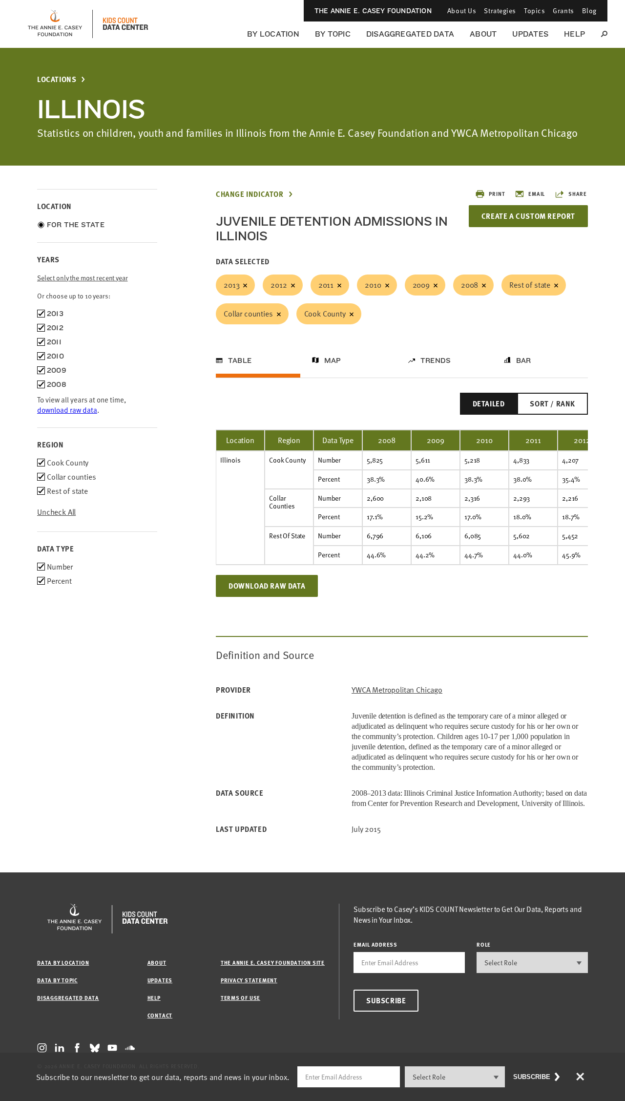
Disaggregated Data (410, 34)
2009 (421, 285)
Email (536, 193)
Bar (523, 360)
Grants (563, 10)
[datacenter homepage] (125, 24)
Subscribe (386, 1000)
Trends (435, 360)
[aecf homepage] (55, 24)
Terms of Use (240, 997)
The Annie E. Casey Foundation (373, 11)
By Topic (333, 34)
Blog (589, 10)
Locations (56, 79)
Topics (534, 10)
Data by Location (63, 962)
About (483, 34)
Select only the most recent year (82, 278)
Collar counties (248, 313)
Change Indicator (250, 194)
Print (497, 193)
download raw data (67, 409)
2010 (373, 285)
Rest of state (529, 285)
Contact (159, 1015)
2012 (279, 285)
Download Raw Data (267, 585)
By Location (273, 34)
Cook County (325, 313)
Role (484, 944)
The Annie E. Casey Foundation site (273, 962)
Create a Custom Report (528, 216)
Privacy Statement (249, 980)
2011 (325, 285)
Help (574, 34)
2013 (231, 285)
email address (375, 944)
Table (239, 360)
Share (577, 193)
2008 (469, 285)
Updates (530, 34)
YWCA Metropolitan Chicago (397, 690)
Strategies (500, 10)
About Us (461, 10)
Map (332, 360)
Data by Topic (57, 980)
